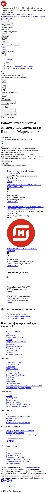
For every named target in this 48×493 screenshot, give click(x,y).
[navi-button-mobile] (3, 54)
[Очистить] (4, 81)
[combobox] (11, 75)
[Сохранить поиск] (3, 87)
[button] (3, 47)
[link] (5, 41)
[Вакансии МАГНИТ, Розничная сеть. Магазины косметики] (26, 233)
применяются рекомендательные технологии (20, 468)
